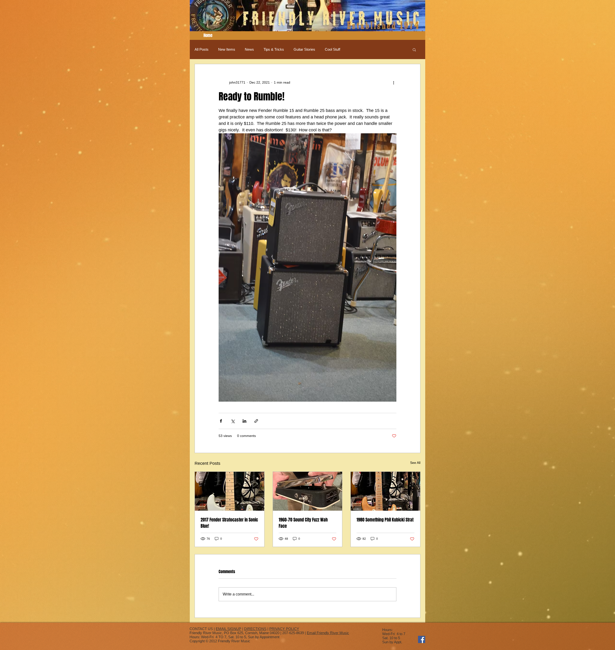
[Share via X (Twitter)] (232, 421)
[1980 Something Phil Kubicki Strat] (385, 491)
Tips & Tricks (274, 49)
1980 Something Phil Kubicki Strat (385, 520)
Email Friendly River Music (328, 633)
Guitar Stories (304, 49)
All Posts (202, 49)
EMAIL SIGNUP (228, 629)
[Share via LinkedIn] (244, 421)
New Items (226, 49)
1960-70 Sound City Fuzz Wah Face (303, 523)
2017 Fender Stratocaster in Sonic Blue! (229, 523)
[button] (414, 49)
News (249, 49)
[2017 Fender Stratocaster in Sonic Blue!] (229, 491)
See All (415, 463)
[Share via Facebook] (221, 421)
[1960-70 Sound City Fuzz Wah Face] (307, 491)
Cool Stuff (332, 49)
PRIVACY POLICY (284, 629)
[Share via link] (256, 421)
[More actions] (393, 82)
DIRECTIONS (255, 629)
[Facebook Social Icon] (421, 639)
